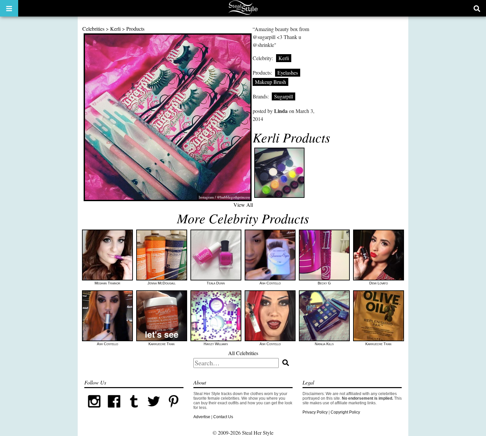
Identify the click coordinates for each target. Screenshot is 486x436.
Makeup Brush (270, 81)
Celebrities (93, 28)
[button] (9, 8)
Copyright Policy (345, 412)
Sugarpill (283, 96)
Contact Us (223, 417)
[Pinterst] (173, 410)
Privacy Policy (315, 412)
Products (135, 28)
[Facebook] (114, 410)
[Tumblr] (134, 410)
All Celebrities (243, 352)
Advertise (201, 417)
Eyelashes (287, 72)
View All (243, 204)
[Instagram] (94, 410)
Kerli (115, 28)
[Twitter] (154, 410)
